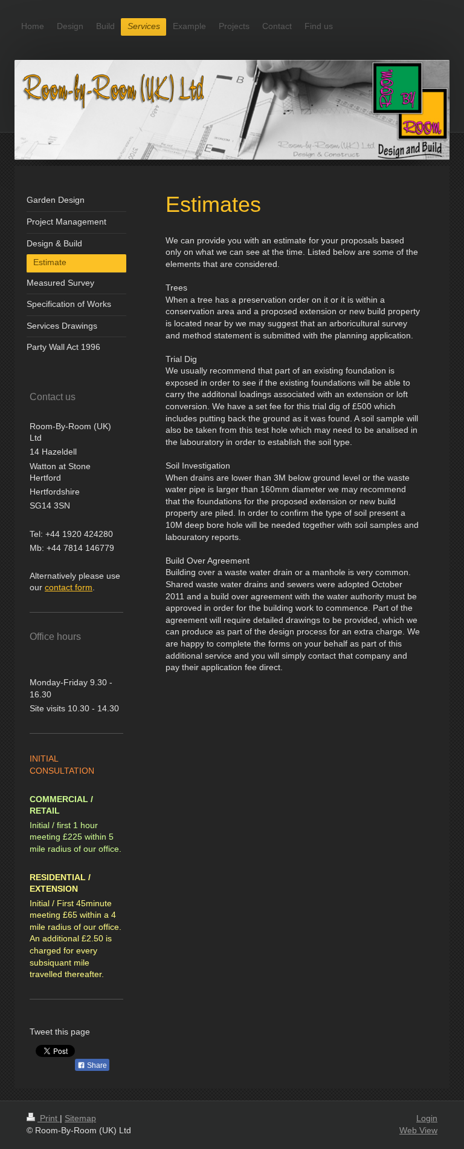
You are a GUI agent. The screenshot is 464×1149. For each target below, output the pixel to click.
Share (96, 1065)
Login (426, 1118)
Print (48, 1118)
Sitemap (80, 1118)
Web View (418, 1130)
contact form (68, 587)
